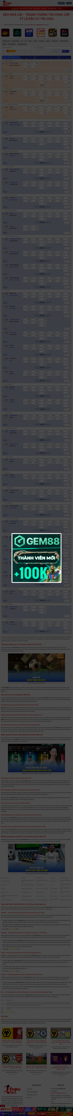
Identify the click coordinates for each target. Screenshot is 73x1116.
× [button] (59, 535)
